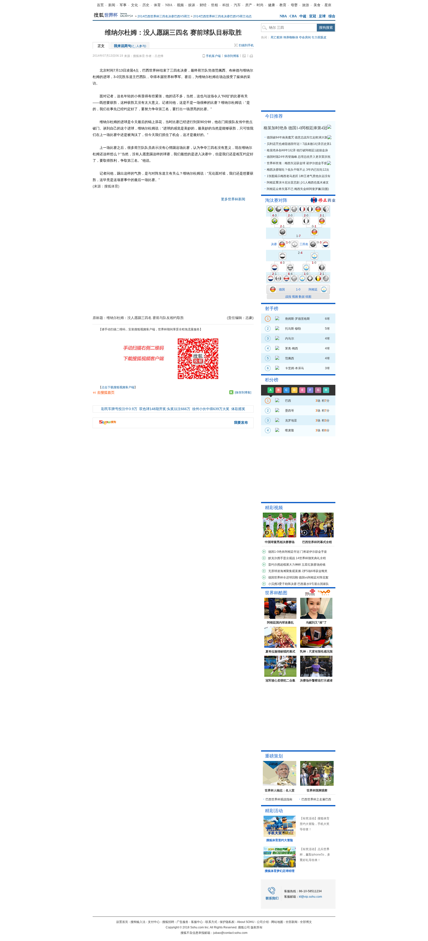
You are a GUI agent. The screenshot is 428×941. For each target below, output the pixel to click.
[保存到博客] (243, 392)
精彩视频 (274, 507)
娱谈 (191, 5)
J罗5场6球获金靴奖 (314, 571)
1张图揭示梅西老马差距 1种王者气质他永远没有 (298, 176)
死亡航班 (277, 37)
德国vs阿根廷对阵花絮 (313, 577)
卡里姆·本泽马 (294, 368)
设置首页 (122, 922)
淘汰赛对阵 (276, 200)
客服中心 (197, 922)
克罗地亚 (291, 420)
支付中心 (154, 922)
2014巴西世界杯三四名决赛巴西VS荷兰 (163, 16)
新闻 (111, 5)
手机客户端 (213, 56)
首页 (100, 5)
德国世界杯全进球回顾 (283, 577)
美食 (317, 5)
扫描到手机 (246, 45)
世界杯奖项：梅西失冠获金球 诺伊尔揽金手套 (297, 163)
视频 (180, 5)
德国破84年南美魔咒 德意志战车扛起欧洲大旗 (297, 137)
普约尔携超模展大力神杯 (284, 564)
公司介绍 (263, 922)
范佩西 (289, 358)
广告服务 (182, 922)
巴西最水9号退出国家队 (313, 584)
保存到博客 (231, 56)
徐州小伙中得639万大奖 (210, 409)
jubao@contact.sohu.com (230, 933)
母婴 (294, 5)
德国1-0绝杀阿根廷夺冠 (283, 551)
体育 (157, 5)
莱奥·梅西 (291, 348)
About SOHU (245, 922)
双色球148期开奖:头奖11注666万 (164, 409)
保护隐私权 (227, 922)
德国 (282, 289)
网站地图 (277, 922)
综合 (331, 16)
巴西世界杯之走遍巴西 (316, 799)
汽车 (237, 5)
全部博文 (306, 922)
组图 (308, 296)
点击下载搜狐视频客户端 (118, 387)
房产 (248, 5)
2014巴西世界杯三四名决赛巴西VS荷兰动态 (222, 16)
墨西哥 (289, 410)
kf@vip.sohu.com (310, 896)
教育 (282, 5)
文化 (134, 5)
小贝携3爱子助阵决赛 (282, 584)
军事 (123, 5)
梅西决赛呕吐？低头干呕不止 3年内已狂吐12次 (298, 169)
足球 (322, 16)
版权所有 (257, 927)
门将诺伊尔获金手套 (313, 551)
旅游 (305, 5)
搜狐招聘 (168, 922)
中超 (302, 16)
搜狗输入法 (138, 922)
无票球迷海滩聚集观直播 (284, 571)
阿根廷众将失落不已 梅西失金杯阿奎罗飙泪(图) (298, 189)
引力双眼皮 (319, 37)
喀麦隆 (289, 430)
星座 (327, 5)
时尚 (260, 5)
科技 (225, 5)
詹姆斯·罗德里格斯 (297, 318)
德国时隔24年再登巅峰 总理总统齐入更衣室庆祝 (298, 156)
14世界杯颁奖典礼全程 (311, 558)
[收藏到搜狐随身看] (231, 392)
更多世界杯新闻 (233, 199)
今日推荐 (274, 116)
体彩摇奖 (238, 409)
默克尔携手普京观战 (281, 558)
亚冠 (312, 16)
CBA (293, 16)
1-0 (298, 289)
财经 (203, 5)
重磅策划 (274, 756)
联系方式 (211, 922)
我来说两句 (130, 46)
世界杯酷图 (276, 592)
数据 (302, 296)
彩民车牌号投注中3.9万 (119, 409)
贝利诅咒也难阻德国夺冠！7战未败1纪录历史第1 (299, 144)
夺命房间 (305, 37)
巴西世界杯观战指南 (279, 799)
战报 (288, 296)
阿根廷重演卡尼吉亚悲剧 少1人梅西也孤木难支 (298, 182)
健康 (271, 5)
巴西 (288, 400)
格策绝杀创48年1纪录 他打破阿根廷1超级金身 (297, 150)
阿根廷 (313, 289)
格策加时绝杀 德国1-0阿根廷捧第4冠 (295, 128)
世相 (214, 5)
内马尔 (289, 338)
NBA (168, 5)
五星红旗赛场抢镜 (313, 564)
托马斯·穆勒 (293, 328)
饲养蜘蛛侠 (290, 37)
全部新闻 (291, 922)
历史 (145, 5)
